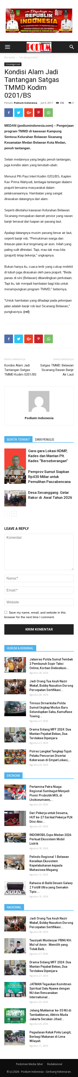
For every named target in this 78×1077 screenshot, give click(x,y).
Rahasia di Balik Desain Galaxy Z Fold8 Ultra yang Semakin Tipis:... (51, 887)
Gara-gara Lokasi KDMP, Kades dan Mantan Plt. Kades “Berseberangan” (48, 456)
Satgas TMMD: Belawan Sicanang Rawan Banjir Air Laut (57, 369)
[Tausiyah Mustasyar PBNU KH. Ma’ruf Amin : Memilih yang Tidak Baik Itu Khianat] (15, 945)
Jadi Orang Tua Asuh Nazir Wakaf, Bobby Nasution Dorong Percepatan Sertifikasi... (51, 686)
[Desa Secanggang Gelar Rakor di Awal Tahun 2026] (15, 498)
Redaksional (54, 1064)
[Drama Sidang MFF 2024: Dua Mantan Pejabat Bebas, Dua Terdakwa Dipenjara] (15, 734)
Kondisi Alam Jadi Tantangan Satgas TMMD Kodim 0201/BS (20, 369)
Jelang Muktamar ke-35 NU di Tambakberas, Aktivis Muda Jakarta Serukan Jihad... (50, 1015)
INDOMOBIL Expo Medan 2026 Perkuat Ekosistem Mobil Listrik (50, 839)
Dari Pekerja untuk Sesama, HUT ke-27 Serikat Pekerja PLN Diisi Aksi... (50, 817)
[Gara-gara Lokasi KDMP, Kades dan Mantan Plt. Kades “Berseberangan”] (15, 462)
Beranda (9, 57)
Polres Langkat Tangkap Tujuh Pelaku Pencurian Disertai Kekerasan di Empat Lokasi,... (50, 756)
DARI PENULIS (44, 439)
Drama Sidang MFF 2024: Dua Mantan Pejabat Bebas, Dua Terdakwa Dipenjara (50, 734)
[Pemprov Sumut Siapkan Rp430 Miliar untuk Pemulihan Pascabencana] (15, 476)
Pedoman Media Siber (29, 1064)
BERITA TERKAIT (18, 439)
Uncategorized (28, 57)
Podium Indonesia (25, 102)
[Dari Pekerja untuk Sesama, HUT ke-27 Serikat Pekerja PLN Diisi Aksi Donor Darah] (15, 818)
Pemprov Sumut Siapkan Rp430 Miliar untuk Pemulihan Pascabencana (49, 477)
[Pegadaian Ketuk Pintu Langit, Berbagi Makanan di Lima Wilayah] (14, 1037)
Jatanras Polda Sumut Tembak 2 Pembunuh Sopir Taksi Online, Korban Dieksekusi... (51, 664)
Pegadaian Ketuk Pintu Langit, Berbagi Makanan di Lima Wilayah (50, 1037)
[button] (72, 47)
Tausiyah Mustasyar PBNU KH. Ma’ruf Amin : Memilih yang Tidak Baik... (50, 945)
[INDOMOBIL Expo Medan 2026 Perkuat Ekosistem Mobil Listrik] (15, 837)
